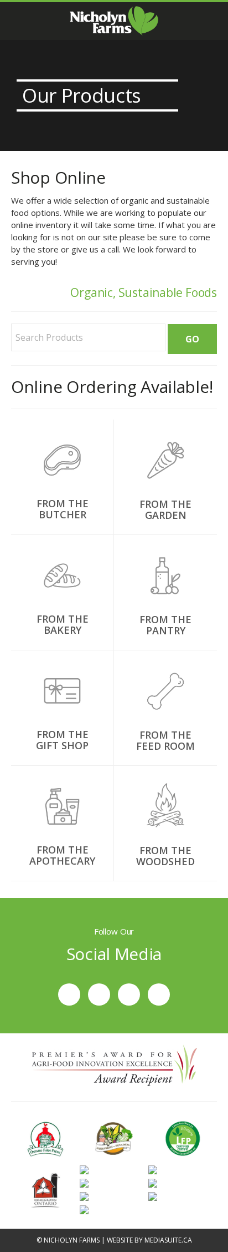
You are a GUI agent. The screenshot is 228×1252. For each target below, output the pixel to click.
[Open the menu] (13, 21)
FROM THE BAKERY (63, 624)
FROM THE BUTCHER (63, 509)
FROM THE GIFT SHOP (62, 740)
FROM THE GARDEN (165, 509)
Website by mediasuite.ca (149, 1240)
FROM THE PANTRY (165, 625)
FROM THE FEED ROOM (165, 740)
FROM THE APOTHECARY (62, 855)
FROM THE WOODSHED (165, 856)
